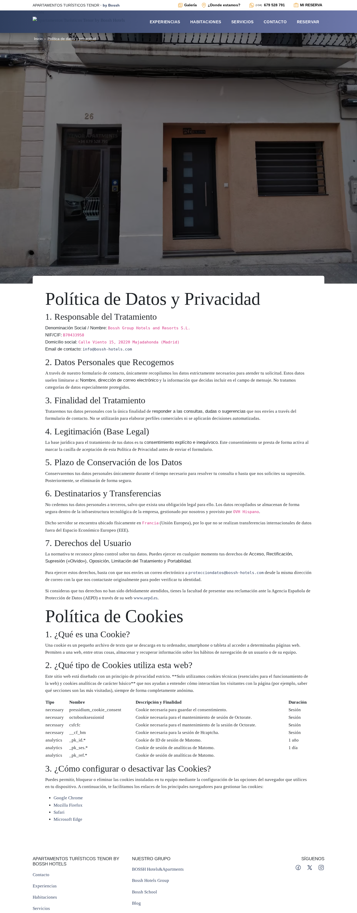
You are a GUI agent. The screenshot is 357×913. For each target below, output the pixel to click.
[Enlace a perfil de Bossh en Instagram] (321, 867)
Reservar (308, 22)
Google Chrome (68, 797)
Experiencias (165, 22)
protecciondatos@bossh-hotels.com (226, 572)
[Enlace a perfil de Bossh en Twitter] (310, 867)
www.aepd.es (146, 597)
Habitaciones (205, 22)
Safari (59, 812)
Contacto (275, 22)
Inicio (38, 39)
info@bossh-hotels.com (107, 349)
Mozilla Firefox (68, 805)
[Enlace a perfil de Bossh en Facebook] (298, 867)
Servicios (242, 22)
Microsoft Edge (68, 819)
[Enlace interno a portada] (79, 19)
